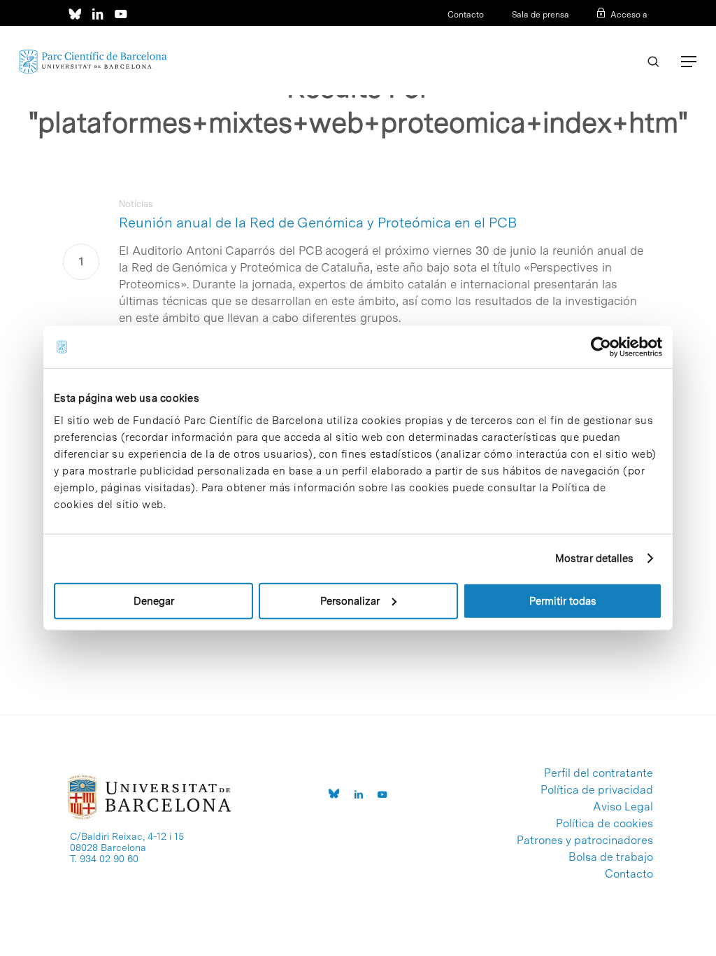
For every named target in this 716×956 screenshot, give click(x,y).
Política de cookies (604, 823)
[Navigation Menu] (688, 62)
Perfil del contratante (598, 773)
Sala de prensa (540, 15)
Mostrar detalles (594, 558)
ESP (616, 33)
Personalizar (350, 600)
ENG (638, 33)
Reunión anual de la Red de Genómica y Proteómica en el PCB (318, 222)
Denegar (154, 600)
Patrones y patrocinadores (585, 840)
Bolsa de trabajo (610, 857)
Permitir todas (562, 600)
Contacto (466, 15)
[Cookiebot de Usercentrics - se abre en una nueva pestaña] (601, 347)
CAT (594, 33)
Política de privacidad (596, 790)
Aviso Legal (623, 807)
